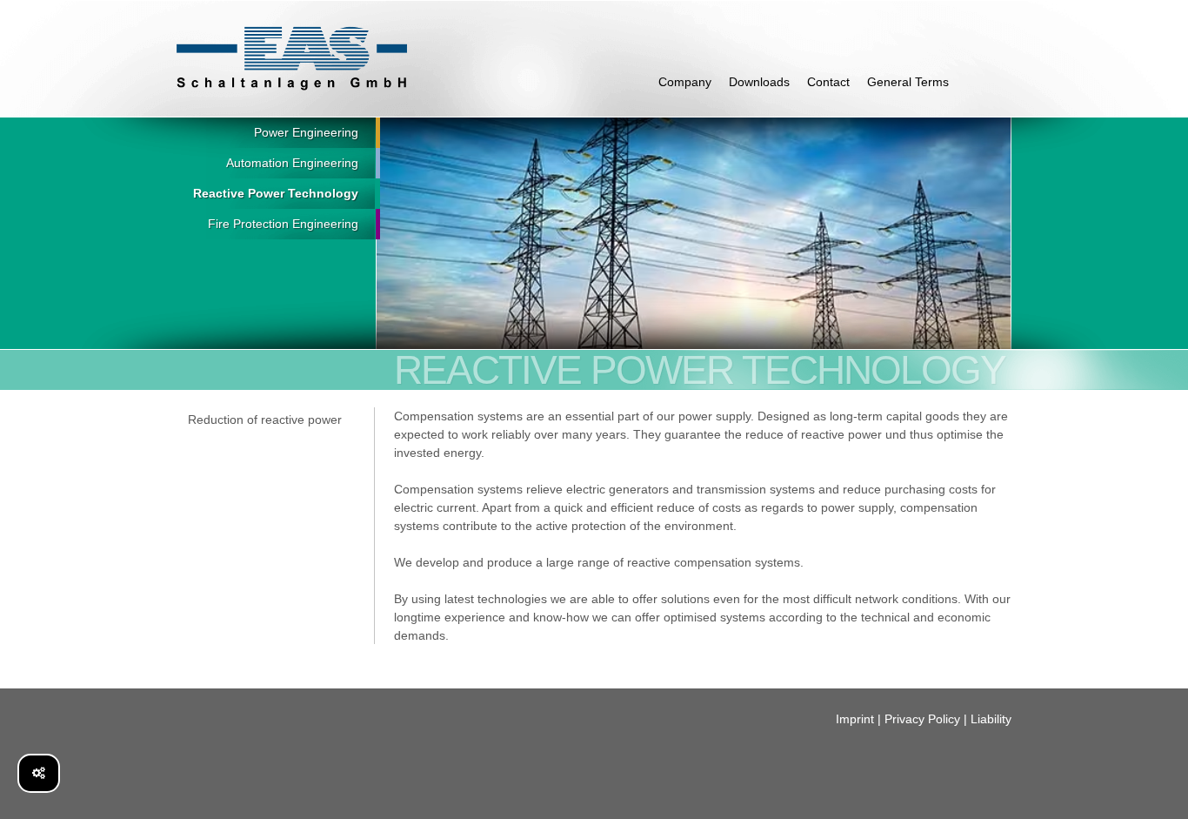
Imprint (855, 719)
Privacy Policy (922, 719)
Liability (991, 719)
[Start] (292, 58)
